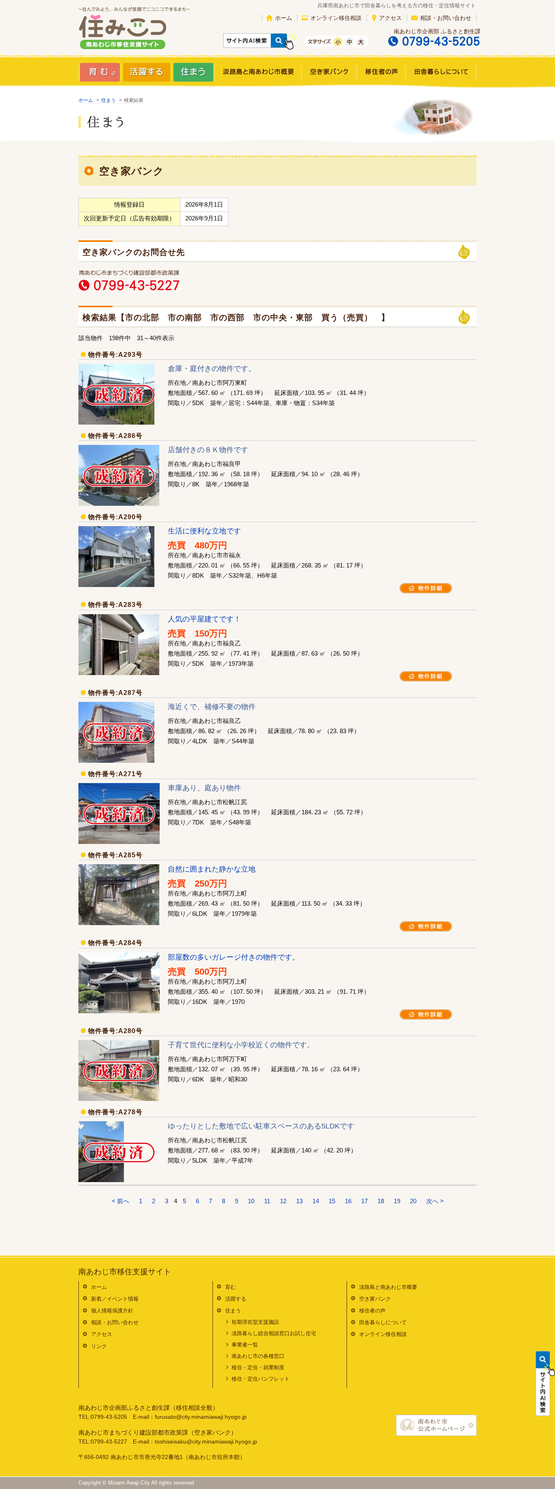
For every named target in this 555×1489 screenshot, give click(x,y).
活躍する (235, 1299)
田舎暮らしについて (383, 1322)
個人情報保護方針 (112, 1311)
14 (315, 1201)
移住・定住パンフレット (261, 1379)
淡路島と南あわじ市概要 (388, 1287)
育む (230, 1287)
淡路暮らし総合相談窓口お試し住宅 (274, 1333)
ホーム (283, 18)
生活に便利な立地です (204, 531)
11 (267, 1201)
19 (397, 1201)
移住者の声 (372, 1311)
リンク (99, 1346)
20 (413, 1201)
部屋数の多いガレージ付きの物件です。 (233, 957)
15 (332, 1201)
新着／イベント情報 (115, 1299)
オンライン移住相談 (336, 18)
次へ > (435, 1201)
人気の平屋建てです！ (204, 619)
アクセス (390, 18)
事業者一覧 (245, 1345)
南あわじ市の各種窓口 (258, 1356)
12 (283, 1201)
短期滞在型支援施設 (255, 1322)
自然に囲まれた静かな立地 (212, 869)
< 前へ (120, 1201)
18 (380, 1201)
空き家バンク (375, 1299)
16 (348, 1201)
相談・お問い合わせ (445, 18)
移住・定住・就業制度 (258, 1367)
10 (251, 1201)
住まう (108, 100)
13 (299, 1201)
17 (364, 1201)
